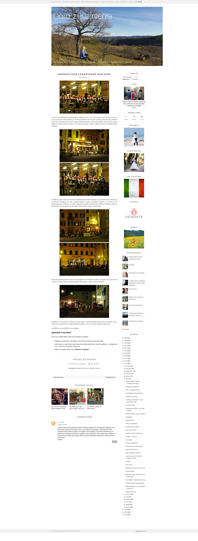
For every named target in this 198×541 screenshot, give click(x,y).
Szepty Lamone (130, 420)
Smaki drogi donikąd (131, 423)
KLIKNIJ (134, 107)
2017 (125, 358)
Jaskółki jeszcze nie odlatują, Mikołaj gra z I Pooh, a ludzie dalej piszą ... (137, 283)
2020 (125, 350)
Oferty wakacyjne (86, 1)
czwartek (78, 368)
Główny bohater (130, 471)
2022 (125, 345)
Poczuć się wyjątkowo (132, 443)
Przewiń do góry (141, 531)
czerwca (128, 494)
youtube (142, 119)
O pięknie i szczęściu (131, 436)
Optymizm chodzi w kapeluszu (94, 407)
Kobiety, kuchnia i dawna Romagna (135, 413)
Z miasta (128, 461)
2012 (125, 514)
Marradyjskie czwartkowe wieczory (135, 480)
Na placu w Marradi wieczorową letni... (58, 407)
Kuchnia (102, 1)
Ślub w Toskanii (75, 1)
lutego (127, 504)
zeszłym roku (56, 281)
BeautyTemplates (59, 531)
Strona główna (56, 1)
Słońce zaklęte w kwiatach (133, 452)
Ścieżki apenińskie (131, 491)
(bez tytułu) (125, 329)
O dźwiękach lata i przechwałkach (135, 483)
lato (82, 368)
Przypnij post (95, 363)
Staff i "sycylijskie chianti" (133, 390)
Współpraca (123, 1)
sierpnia (128, 376)
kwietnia (128, 499)
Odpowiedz (114, 441)
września (128, 373)
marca (127, 502)
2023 (125, 343)
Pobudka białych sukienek (136, 321)
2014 (125, 509)
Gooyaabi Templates (75, 531)
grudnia (128, 366)
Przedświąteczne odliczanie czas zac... (77, 407)
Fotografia (65, 1)
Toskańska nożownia (131, 396)
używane (97, 368)
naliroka (61, 422)
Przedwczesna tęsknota (132, 386)
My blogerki (129, 417)
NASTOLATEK (133, 289)
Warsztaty (96, 1)
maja (127, 497)
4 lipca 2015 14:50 (62, 424)
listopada (128, 368)
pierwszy (53, 119)
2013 (125, 512)
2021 (125, 348)
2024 (125, 340)
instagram (134, 119)
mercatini (91, 368)
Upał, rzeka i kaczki (131, 430)
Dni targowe (129, 439)
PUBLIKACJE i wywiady (113, 1)
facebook (126, 119)
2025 (125, 338)
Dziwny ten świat (130, 405)
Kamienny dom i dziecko (132, 426)
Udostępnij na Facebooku (78, 363)
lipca (127, 378)
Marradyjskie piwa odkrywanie (134, 393)
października (129, 371)
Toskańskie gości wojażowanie (134, 446)
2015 (125, 363)
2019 (125, 353)
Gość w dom (129, 464)
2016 (125, 361)
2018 (125, 355)
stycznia (128, 507)
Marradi (86, 368)
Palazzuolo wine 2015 (132, 449)
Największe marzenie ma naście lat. (135, 468)
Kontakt (131, 1)
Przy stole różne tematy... (136, 305)
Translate (135, 79)
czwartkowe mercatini (89, 117)
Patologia (131, 265)
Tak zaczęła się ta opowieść (136, 273)
